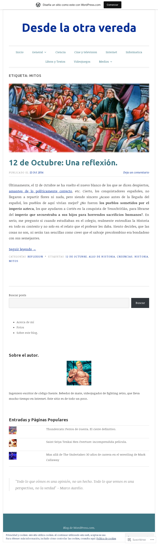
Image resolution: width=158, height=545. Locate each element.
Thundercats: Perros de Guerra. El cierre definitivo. (81, 429)
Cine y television (85, 52)
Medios (104, 61)
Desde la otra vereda (79, 27)
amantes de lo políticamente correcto (40, 191)
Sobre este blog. (27, 333)
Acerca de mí (25, 322)
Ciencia (60, 52)
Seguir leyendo (22, 249)
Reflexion (35, 256)
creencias (125, 256)
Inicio (20, 52)
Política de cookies (106, 538)
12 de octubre (76, 256)
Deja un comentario (136, 172)
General (37, 52)
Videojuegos (82, 61)
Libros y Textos (55, 61)
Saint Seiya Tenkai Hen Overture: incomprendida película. (86, 442)
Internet (111, 52)
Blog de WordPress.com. (79, 528)
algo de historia (102, 256)
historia (141, 256)
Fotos (20, 327)
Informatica (134, 52)
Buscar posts (17, 295)
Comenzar (112, 4)
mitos (13, 261)
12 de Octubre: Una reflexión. (63, 162)
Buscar (140, 303)
